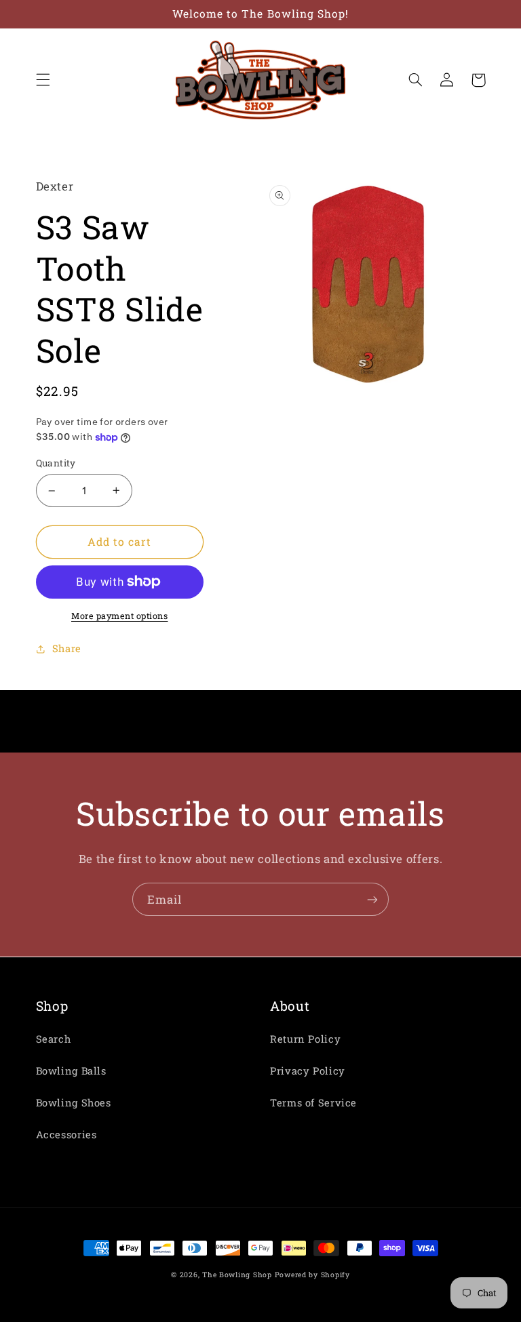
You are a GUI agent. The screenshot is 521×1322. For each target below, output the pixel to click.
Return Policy (305, 1039)
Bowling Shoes (73, 1102)
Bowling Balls (71, 1070)
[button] (42, 80)
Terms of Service (313, 1102)
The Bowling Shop (237, 1274)
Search (53, 1039)
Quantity (56, 463)
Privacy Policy (307, 1070)
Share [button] (66, 648)
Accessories (66, 1134)
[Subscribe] (372, 899)
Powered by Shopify (312, 1274)
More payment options (119, 615)
